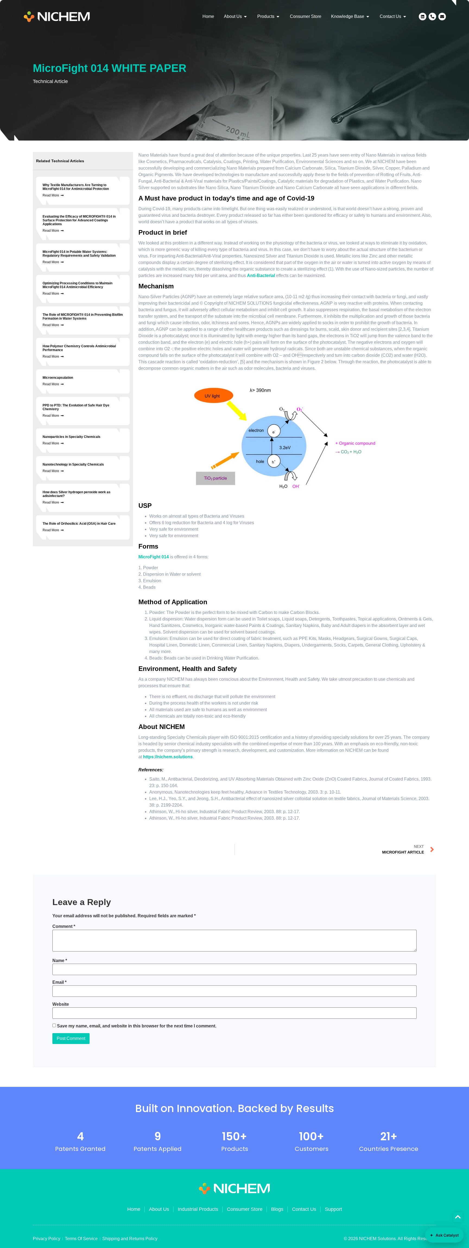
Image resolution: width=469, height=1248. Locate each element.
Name (59, 961)
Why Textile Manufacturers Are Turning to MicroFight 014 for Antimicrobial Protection (76, 187)
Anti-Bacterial (261, 275)
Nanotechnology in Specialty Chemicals (73, 464)
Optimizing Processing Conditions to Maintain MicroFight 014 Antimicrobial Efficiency (77, 285)
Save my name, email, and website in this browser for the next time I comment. (136, 1026)
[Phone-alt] (432, 16)
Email (59, 982)
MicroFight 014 (153, 557)
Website (60, 1004)
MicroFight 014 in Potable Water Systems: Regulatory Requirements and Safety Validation (79, 253)
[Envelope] (442, 16)
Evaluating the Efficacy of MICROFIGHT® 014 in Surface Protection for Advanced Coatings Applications (79, 220)
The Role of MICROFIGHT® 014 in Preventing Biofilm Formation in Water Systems (83, 316)
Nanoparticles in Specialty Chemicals (71, 437)
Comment (63, 926)
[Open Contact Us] (405, 16)
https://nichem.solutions (168, 756)
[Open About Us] (245, 16)
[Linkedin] (422, 16)
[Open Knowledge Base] (368, 16)
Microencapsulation (58, 378)
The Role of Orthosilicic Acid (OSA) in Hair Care (79, 524)
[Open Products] (278, 16)
